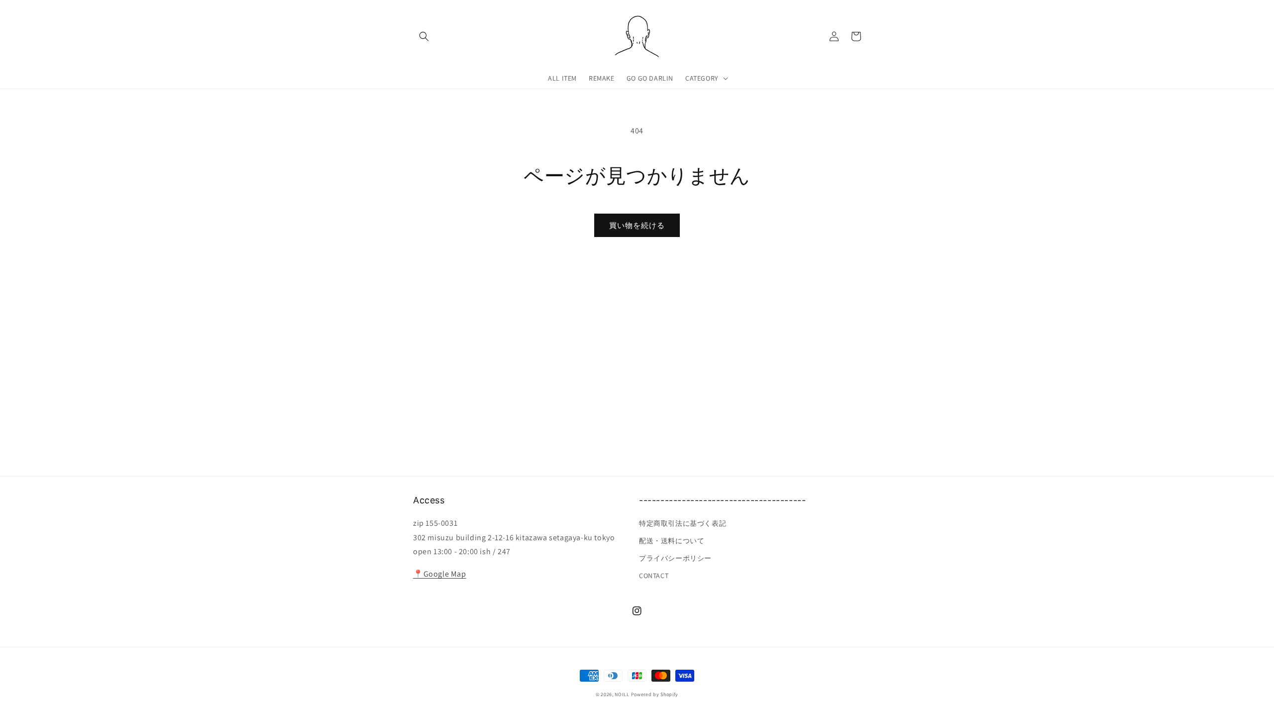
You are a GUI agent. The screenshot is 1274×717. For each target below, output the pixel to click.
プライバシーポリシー (675, 558)
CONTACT (653, 575)
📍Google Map (439, 574)
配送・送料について (671, 540)
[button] (424, 36)
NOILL (622, 694)
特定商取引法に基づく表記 (682, 523)
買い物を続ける (637, 225)
